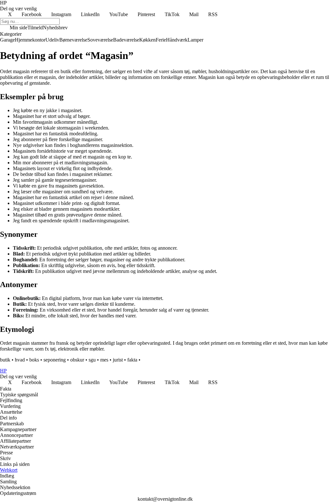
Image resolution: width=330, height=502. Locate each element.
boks (34, 359)
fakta (132, 359)
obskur (77, 359)
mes (104, 359)
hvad (20, 359)
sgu (92, 359)
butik (5, 359)
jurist (118, 359)
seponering (55, 359)
